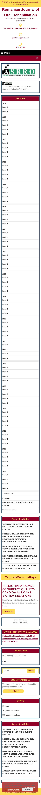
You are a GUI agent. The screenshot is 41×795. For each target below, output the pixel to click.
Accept (27, 790)
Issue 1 (5, 107)
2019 (4, 252)
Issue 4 (5, 134)
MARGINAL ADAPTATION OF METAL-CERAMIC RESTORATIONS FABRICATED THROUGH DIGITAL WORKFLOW (18, 548)
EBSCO (5, 661)
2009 (4, 471)
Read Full (10, 612)
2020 (4, 229)
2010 (4, 449)
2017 (4, 296)
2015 (4, 341)
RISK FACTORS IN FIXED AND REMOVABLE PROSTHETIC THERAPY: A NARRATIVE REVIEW (19, 558)
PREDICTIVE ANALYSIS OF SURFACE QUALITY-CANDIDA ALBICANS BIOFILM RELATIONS (18, 590)
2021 (4, 207)
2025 (4, 117)
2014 (4, 364)
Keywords (6, 498)
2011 (4, 431)
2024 (4, 139)
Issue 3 (5, 129)
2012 (4, 408)
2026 (4, 104)
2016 (4, 319)
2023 (4, 162)
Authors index (7, 494)
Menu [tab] (7, 53)
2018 (4, 274)
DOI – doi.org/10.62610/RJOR (14, 656)
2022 (4, 184)
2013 (4, 386)
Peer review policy (9, 510)
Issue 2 (5, 112)
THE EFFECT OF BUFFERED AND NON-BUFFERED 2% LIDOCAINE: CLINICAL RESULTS (17, 526)
